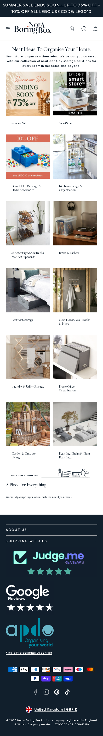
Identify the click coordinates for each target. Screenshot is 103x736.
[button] (7, 28)
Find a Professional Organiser (29, 653)
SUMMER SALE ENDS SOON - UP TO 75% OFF (50, 5)
